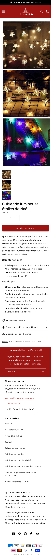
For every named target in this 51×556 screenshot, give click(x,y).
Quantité (6, 213)
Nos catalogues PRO (14, 430)
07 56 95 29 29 (12, 403)
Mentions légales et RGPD (17, 482)
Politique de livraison (15, 454)
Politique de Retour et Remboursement (23, 466)
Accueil (5, 342)
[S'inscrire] (43, 371)
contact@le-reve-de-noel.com (19, 398)
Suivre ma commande (15, 448)
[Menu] (3, 11)
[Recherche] (42, 11)
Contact (8, 442)
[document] (25, 94)
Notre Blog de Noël (14, 436)
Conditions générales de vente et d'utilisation (20, 474)
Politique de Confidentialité (18, 460)
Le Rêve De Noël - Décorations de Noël (27, 555)
